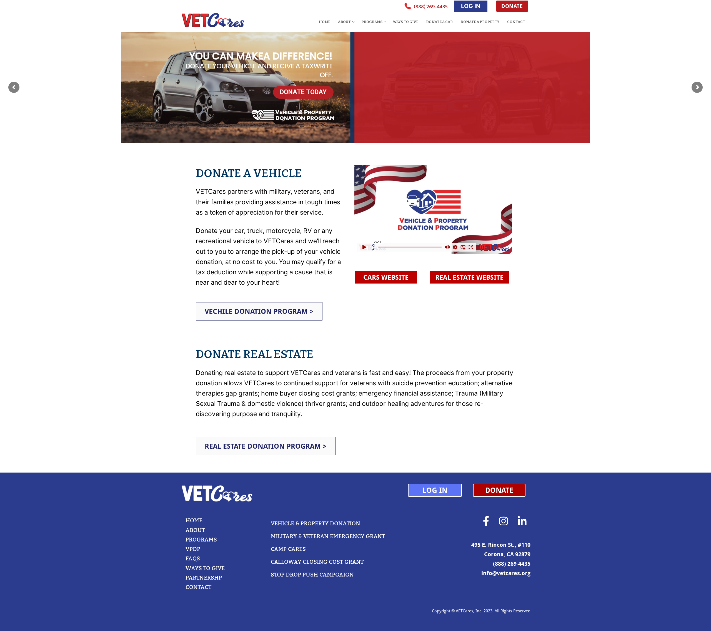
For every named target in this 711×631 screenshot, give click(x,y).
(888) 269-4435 (431, 7)
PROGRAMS (201, 539)
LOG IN (470, 6)
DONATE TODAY (303, 92)
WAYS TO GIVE (205, 568)
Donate (512, 6)
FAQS (193, 558)
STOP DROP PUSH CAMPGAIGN (312, 574)
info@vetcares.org (505, 573)
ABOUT (195, 530)
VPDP (193, 549)
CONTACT (198, 587)
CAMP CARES (288, 549)
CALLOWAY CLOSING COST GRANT (317, 561)
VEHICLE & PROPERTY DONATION (315, 523)
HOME (194, 520)
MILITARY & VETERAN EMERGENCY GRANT (328, 536)
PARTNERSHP (204, 577)
